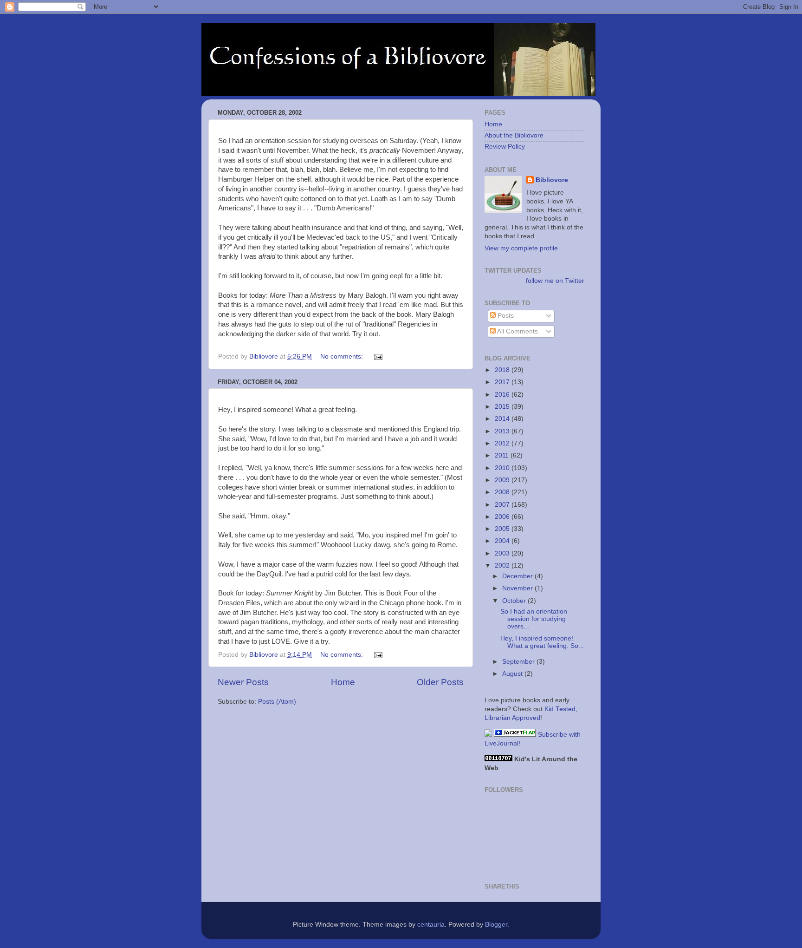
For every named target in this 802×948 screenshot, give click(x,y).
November (518, 588)
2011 (503, 455)
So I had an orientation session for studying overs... (533, 619)
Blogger (496, 924)
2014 (503, 418)
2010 (503, 467)
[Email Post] (377, 356)
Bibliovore (552, 180)
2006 (503, 516)
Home (343, 682)
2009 (503, 480)
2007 (503, 504)
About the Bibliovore (514, 135)
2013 (503, 431)
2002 (503, 565)
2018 (503, 369)
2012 (503, 443)
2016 (503, 394)
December (518, 576)
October (515, 600)
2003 (503, 553)
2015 (503, 406)
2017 (503, 382)
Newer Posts (243, 682)
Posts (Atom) (277, 701)
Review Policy (505, 146)
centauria (431, 924)
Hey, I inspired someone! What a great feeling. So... (542, 642)
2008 (503, 492)
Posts (505, 315)
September (519, 661)
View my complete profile (521, 248)
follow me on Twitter (555, 280)
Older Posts (440, 682)
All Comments (517, 331)
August (513, 673)
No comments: (342, 356)
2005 (503, 528)
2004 (503, 540)
